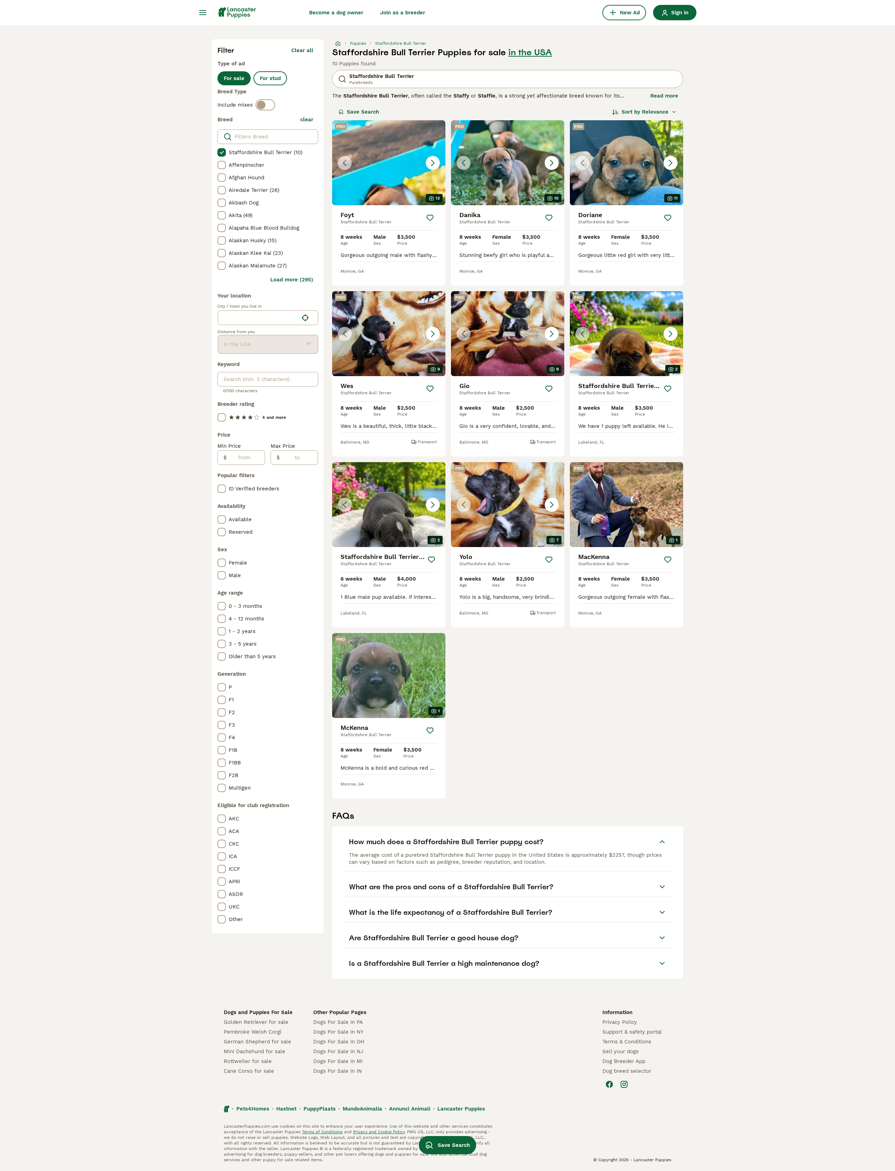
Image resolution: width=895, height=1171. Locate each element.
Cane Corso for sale (249, 1071)
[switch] (265, 104)
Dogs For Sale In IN (337, 1071)
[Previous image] (345, 163)
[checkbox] (222, 152)
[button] (388, 162)
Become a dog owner (336, 12)
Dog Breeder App (623, 1061)
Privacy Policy (619, 1022)
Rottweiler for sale (248, 1061)
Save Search (363, 112)
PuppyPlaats (319, 1109)
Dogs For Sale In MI (338, 1061)
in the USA (530, 52)
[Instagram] (624, 1084)
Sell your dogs (620, 1051)
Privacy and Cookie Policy (378, 1131)
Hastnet (286, 1109)
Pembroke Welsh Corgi (252, 1032)
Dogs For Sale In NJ (338, 1051)
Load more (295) (291, 279)
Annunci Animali (409, 1109)
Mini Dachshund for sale (254, 1051)
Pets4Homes (252, 1109)
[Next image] (433, 163)
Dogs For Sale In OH (338, 1042)
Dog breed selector (626, 1071)
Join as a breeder (402, 12)
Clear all (302, 50)
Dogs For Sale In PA (338, 1022)
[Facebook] (609, 1084)
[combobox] (258, 318)
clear (306, 119)
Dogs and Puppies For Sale (258, 1012)
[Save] (430, 218)
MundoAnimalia (362, 1109)
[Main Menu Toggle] (203, 13)
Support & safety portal (632, 1032)
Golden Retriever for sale (256, 1022)
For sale (234, 78)
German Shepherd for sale (257, 1042)
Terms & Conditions (626, 1042)
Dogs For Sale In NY (338, 1032)
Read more (664, 96)
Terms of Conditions (322, 1131)
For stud (270, 78)
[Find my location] (305, 318)
